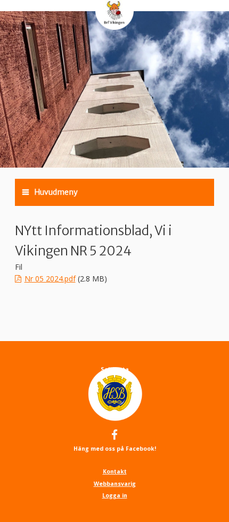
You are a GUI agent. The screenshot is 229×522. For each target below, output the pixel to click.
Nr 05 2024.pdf (50, 279)
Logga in (114, 495)
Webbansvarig (115, 483)
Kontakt (115, 471)
